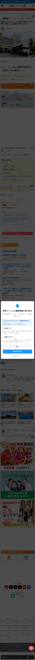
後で (17, 346)
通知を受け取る (17, 351)
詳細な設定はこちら (17, 356)
